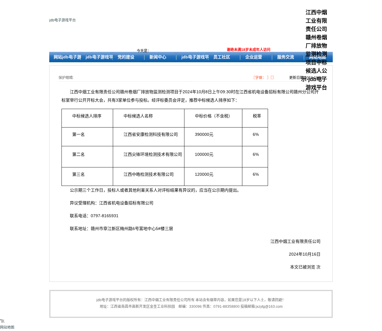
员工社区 (221, 57)
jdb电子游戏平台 (62, 20)
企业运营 (253, 57)
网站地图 (7, 327)
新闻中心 (158, 57)
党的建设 (126, 57)
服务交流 (285, 57)
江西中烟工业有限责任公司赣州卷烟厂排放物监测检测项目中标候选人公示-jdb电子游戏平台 (314, 50)
